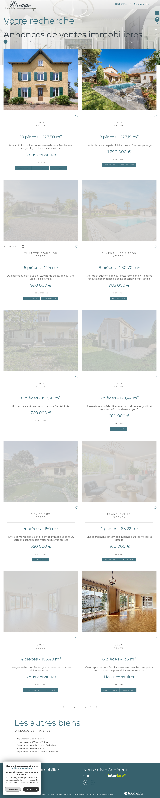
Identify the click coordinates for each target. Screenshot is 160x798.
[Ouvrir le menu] (156, 4)
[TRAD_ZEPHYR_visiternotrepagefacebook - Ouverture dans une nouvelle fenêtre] (85, 782)
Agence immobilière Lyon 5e (15, 25)
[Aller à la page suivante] (96, 707)
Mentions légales (78, 794)
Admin (86, 794)
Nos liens (93, 794)
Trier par (128, 41)
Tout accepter (31, 789)
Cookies (110, 794)
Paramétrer (13, 789)
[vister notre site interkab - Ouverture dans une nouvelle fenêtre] (117, 775)
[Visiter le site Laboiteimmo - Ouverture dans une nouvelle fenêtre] (133, 793)
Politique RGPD (101, 794)
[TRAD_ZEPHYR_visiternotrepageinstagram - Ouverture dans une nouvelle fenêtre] (157, 19)
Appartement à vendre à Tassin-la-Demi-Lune (37, 751)
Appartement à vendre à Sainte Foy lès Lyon (36, 745)
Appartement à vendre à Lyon (30, 739)
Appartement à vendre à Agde (30, 748)
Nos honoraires (57, 794)
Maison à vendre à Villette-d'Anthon (32, 742)
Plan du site (67, 794)
